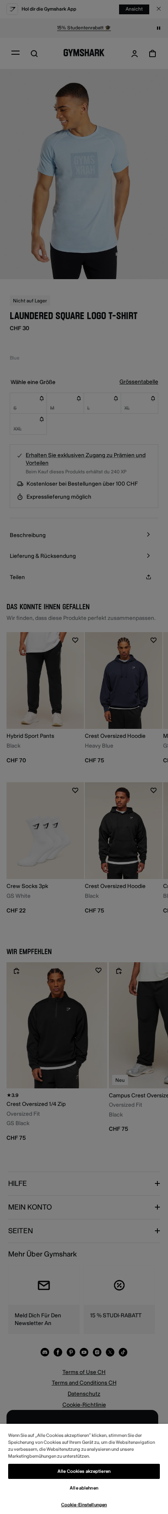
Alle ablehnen (84, 1488)
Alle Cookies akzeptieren (84, 1471)
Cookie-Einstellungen (84, 1505)
